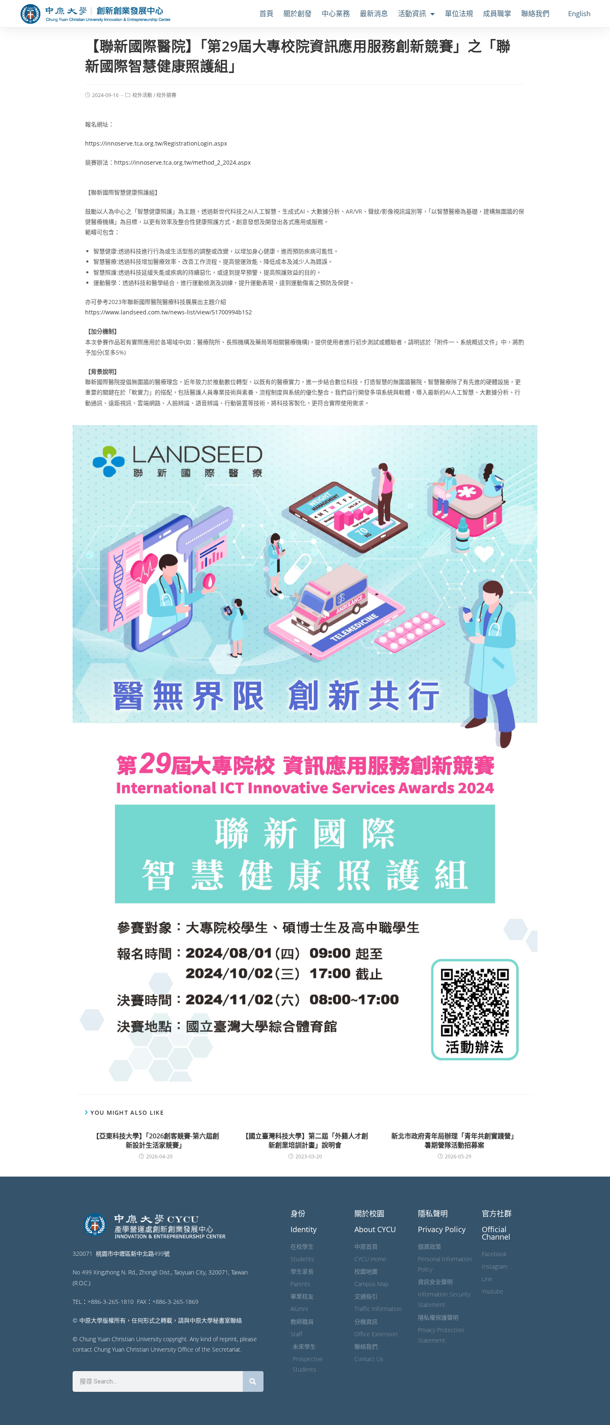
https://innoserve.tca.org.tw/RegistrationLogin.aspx (156, 143)
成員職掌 (497, 13)
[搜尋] (253, 1381)
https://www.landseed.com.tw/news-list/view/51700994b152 (168, 312)
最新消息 (374, 13)
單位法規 (459, 13)
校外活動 (142, 95)
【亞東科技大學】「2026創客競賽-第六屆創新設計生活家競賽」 (156, 1140)
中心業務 (336, 13)
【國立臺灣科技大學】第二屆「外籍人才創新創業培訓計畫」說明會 (305, 1140)
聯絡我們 (535, 13)
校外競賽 (166, 95)
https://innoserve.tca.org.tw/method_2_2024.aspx (182, 162)
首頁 (266, 13)
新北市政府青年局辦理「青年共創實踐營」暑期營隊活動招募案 (454, 1140)
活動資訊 (412, 13)
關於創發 (297, 13)
